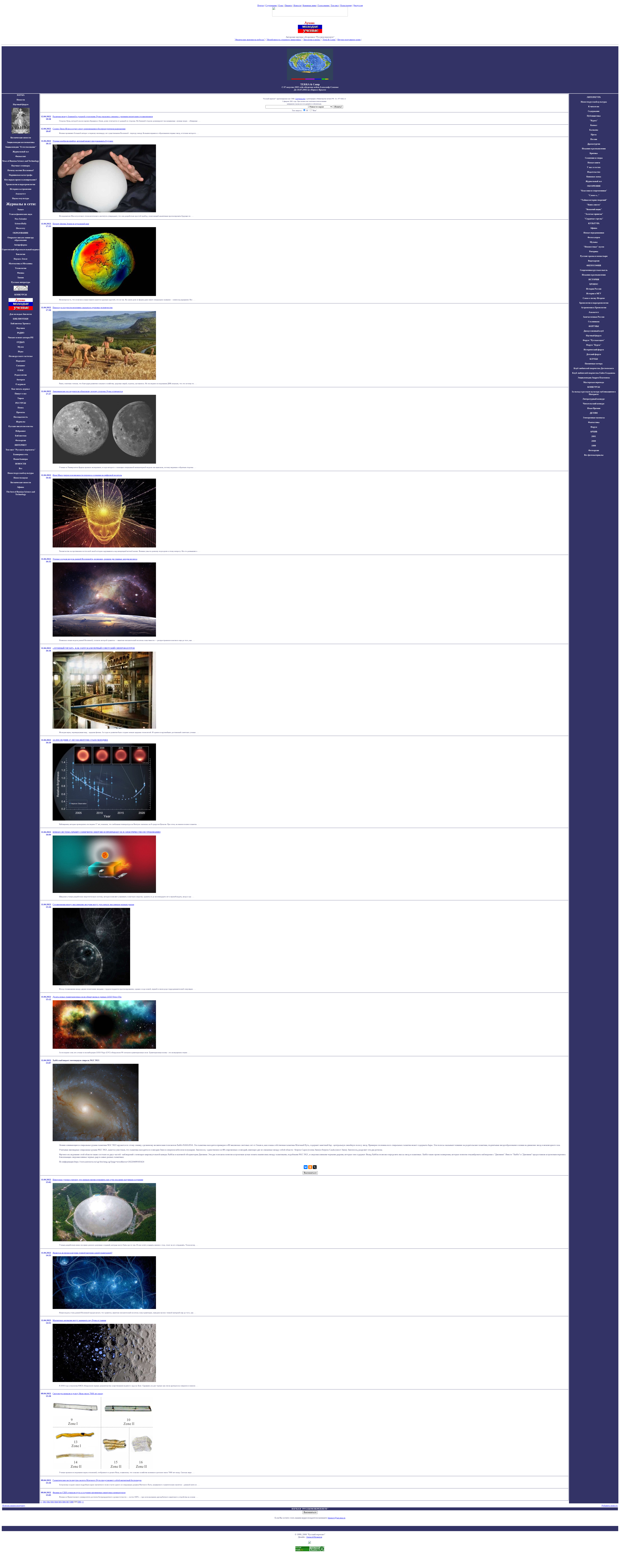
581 (44, 1502)
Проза (594, 134)
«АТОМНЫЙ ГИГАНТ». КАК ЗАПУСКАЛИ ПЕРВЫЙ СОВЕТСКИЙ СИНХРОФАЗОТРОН (94, 648)
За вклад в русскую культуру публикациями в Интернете (594, 392)
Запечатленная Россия (593, 317)
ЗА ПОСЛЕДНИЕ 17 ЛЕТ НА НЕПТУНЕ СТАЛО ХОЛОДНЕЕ (80, 740)
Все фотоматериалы (593, 455)
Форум (593, 427)
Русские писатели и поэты (20, 426)
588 (71, 1502)
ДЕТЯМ (594, 413)
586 (64, 1502)
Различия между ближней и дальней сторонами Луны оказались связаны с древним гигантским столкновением (103, 116)
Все (20, 468)
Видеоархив (593, 261)
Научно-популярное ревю (349, 39)
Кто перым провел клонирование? (20, 179)
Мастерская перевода (593, 382)
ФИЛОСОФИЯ (593, 265)
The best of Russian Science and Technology (20, 493)
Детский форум (593, 354)
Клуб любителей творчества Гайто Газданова (593, 373)
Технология (20, 268)
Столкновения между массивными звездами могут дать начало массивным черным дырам (93, 904)
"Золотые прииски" (593, 214)
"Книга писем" (594, 204)
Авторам (20, 379)
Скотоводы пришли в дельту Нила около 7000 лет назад (78, 1393)
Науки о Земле (20, 259)
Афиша (20, 487)
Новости (297, 5)
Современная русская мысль (594, 270)
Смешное (20, 365)
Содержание (271, 5)
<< (41, 1502)
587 (67, 1502)
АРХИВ (593, 431)
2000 (593, 441)
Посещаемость (21, 417)
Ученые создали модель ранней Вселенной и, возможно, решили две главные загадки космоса (95, 559)
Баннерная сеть (20, 454)
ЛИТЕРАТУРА (594, 97)
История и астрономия (20, 189)
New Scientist (21, 219)
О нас (280, 5)
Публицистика (594, 116)
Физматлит (20, 156)
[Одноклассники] (310, 1167)
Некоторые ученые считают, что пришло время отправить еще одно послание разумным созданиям (98, 1179)
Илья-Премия (593, 408)
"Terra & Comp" (329, 39)
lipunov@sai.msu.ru (336, 1518)
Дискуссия (358, 5)
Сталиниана (593, 321)
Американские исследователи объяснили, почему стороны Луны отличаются (88, 391)
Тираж (20, 398)
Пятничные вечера (594, 363)
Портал (260, 5)
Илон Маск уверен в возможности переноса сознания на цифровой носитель (87, 475)
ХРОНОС (593, 284)
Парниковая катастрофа (20, 175)
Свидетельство (300, 99)
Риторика (593, 251)
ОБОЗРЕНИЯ (593, 186)
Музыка (594, 242)
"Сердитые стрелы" (593, 218)
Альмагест (21, 193)
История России (593, 289)
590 (79, 1502)
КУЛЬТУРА (593, 223)
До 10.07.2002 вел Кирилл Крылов (310, 90)
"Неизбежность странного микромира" (284, 39)
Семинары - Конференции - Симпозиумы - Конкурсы (310, 42)
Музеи (21, 347)
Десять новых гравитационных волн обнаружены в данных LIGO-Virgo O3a (87, 997)
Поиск (21, 407)
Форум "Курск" (593, 345)
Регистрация (346, 5)
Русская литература (20, 282)
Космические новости (20, 137)
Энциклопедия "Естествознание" (20, 147)
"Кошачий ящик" (593, 209)
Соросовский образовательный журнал (20, 249)
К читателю (593, 106)
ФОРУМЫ (594, 326)
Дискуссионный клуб (594, 331)
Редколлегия (21, 375)
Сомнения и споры (594, 158)
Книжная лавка (309, 5)
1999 (593, 445)
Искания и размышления (594, 148)
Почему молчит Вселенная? (20, 170)
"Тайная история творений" (593, 200)
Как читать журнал (20, 389)
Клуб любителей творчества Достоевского (594, 368)
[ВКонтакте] (306, 1167)
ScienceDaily (20, 223)
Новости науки (21, 478)
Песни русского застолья (20, 356)
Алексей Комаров (314, 1537)
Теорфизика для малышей (373, 39)
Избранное (21, 431)
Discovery (20, 228)
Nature (20, 209)
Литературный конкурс (594, 399)
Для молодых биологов (21, 314)
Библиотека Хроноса (21, 323)
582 (48, 1502)
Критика (594, 153)
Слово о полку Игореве (594, 298)
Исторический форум (594, 349)
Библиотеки (20, 435)
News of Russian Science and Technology (20, 161)
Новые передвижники (594, 232)
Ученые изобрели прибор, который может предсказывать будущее (83, 141)
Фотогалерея (594, 237)
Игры (20, 351)
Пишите (288, 5)
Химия (20, 277)
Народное (20, 361)
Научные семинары (20, 165)
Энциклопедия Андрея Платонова (594, 377)
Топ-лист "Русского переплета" (21, 449)
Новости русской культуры (21, 473)
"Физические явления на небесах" (250, 39)
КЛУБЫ (594, 359)
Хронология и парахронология (20, 184)
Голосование (324, 5)
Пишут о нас (21, 393)
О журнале (21, 384)
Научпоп (20, 328)
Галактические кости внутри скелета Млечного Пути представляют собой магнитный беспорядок (97, 1480)
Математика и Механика (20, 263)
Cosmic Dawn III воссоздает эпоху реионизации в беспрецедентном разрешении (89, 129)
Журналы (20, 421)
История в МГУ (593, 293)
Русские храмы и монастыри (593, 256)
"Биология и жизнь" (312, 39)
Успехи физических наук (20, 214)
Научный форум (20, 104)
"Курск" (594, 120)
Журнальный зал (21, 151)
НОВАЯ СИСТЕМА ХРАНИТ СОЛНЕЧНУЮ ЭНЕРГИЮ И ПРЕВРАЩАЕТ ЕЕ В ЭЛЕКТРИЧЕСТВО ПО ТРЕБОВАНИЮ (106, 832)
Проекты (20, 412)
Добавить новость (609, 1505)
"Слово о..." (593, 195)
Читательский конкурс (593, 403)
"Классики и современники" (593, 190)
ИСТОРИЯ (594, 279)
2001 (593, 436)
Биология (20, 254)
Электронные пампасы (594, 417)
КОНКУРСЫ (593, 387)
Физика (20, 273)
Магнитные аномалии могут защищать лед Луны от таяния (79, 1320)
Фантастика (593, 422)
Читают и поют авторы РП (20, 337)
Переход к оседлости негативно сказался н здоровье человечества (83, 307)
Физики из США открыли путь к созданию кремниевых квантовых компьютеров (89, 1492)
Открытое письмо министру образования (20, 238)
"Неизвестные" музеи (594, 247)
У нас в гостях (594, 167)
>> (83, 1502)
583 (52, 1502)
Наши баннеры (20, 459)
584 (56, 1502)
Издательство (593, 172)
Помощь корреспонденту (13, 1505)
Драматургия (593, 144)
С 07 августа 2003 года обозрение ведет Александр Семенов (310, 87)
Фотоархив (20, 440)
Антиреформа (20, 245)
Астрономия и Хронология (593, 307)
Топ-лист (335, 5)
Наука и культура (20, 198)
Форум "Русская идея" (594, 340)
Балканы (593, 130)
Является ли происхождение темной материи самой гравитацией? (82, 1253)
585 (60, 1502)
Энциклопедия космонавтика (21, 142)
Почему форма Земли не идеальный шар (71, 223)
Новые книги (594, 162)
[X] (315, 1167)
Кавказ (593, 125)
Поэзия (593, 139)
